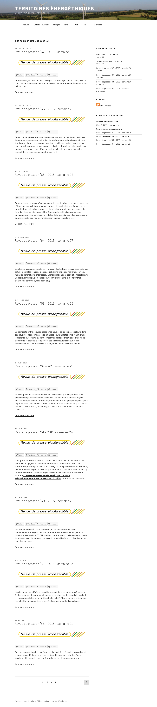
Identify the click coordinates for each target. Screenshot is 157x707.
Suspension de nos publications (109, 61)
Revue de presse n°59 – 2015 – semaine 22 (44, 564)
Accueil (26, 25)
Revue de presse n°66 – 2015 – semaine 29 (44, 109)
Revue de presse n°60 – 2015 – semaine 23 (44, 501)
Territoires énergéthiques (54, 8)
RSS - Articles (105, 106)
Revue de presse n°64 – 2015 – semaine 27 (44, 240)
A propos (98, 25)
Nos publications (60, 25)
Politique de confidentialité (107, 121)
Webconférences (82, 25)
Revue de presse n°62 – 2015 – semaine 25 (44, 366)
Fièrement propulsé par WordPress (52, 701)
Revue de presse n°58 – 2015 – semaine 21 (44, 624)
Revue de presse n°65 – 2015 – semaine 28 (44, 175)
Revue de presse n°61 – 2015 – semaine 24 (44, 432)
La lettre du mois (41, 25)
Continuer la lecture (24, 92)
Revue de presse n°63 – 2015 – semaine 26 (44, 303)
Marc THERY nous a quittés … (108, 54)
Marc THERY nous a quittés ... (108, 125)
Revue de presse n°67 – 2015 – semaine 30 (44, 52)
